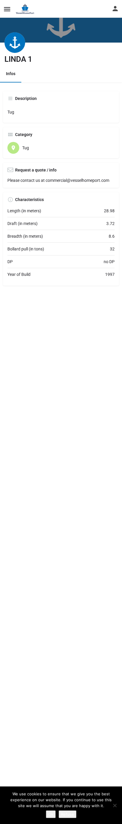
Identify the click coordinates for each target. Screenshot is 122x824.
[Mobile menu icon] (7, 9)
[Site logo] (26, 9)
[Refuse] (115, 805)
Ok (50, 814)
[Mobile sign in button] (115, 8)
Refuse (67, 814)
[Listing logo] (14, 42)
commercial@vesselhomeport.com (77, 180)
